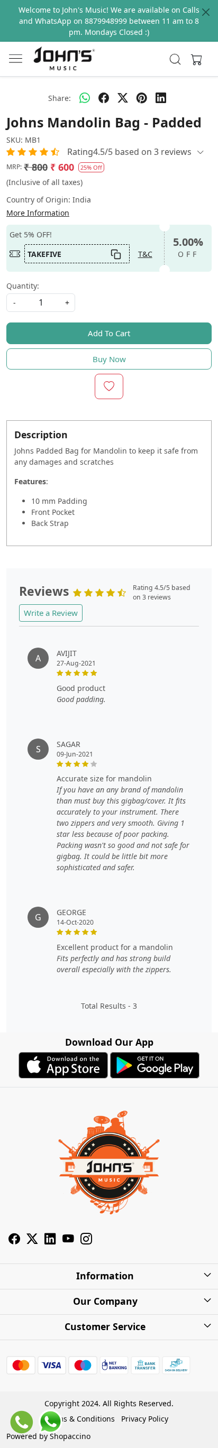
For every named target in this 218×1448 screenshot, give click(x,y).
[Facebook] (14, 1240)
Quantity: (22, 286)
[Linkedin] (50, 1240)
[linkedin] (160, 98)
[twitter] (122, 98)
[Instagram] (86, 1240)
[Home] (64, 59)
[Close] (206, 12)
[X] (32, 1240)
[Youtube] (68, 1240)
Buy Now (109, 359)
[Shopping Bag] (194, 59)
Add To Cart (109, 333)
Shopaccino (70, 1436)
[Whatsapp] (84, 98)
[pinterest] (141, 98)
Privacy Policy (144, 1419)
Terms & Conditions (80, 1419)
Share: (59, 98)
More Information (37, 213)
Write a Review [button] (51, 612)
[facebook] (103, 98)
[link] (175, 59)
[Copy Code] (116, 254)
